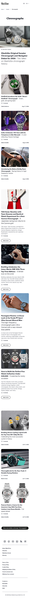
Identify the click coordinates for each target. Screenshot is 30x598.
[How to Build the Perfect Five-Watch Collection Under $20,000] (15, 359)
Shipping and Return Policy (8, 569)
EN (27, 3)
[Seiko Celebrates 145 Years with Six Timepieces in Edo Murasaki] (15, 121)
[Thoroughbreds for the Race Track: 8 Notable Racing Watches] (15, 459)
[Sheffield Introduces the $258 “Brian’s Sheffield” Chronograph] (15, 84)
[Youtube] (13, 541)
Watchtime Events (6, 553)
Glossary (4, 555)
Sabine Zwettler (5, 142)
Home (2, 9)
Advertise (4, 550)
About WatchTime (6, 548)
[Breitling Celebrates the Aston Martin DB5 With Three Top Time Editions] (15, 254)
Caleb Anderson (5, 106)
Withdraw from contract (8, 574)
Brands (7, 9)
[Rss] (21, 541)
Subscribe (4, 586)
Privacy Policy (5, 564)
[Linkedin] (17, 541)
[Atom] (25, 541)
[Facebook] (9, 541)
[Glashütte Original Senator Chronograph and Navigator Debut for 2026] (15, 36)
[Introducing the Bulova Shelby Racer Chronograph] (15, 157)
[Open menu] (24, 3)
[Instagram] (5, 541)
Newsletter (5, 583)
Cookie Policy (5, 567)
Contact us (4, 581)
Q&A (3, 588)
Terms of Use (5, 562)
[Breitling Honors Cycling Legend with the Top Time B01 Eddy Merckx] (15, 420)
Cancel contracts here (7, 571)
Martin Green (4, 478)
